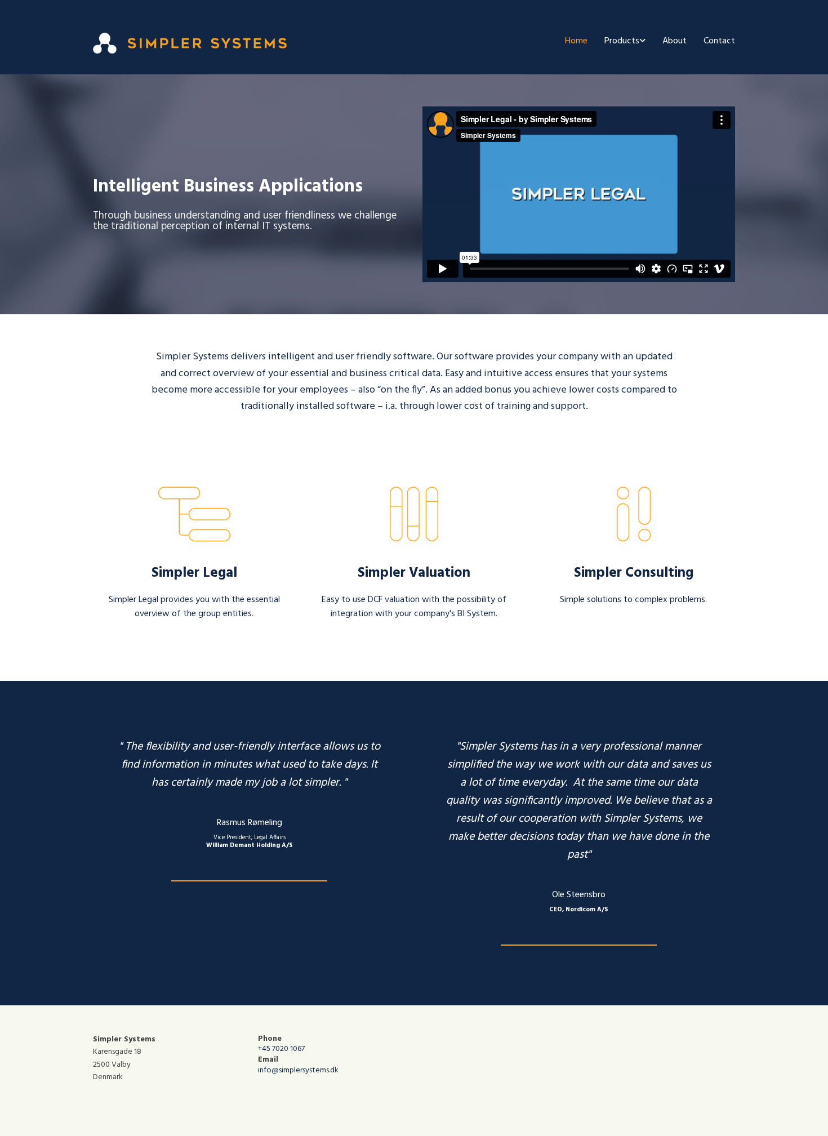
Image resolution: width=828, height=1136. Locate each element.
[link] (616, 41)
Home (576, 41)
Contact (719, 41)
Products (621, 41)
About (674, 41)
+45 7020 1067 (281, 1049)
